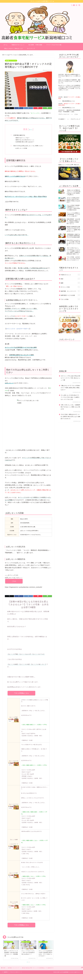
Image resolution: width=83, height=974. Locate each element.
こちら (14, 581)
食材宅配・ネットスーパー (11, 60)
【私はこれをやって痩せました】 (13, 48)
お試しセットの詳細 (21, 148)
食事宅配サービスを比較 (70, 295)
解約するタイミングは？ (23, 137)
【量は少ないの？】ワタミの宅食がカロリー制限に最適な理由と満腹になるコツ (70, 387)
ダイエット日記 (70, 287)
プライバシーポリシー (15, 972)
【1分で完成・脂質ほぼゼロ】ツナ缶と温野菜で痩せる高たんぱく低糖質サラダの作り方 (70, 416)
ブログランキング (75, 119)
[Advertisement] (70, 355)
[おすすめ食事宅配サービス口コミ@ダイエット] (41, 23)
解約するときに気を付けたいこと (25, 139)
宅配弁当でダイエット (18, 45)
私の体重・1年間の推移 (35, 45)
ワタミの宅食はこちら (21, 693)
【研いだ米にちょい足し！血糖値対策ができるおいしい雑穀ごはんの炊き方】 (70, 407)
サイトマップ (31, 48)
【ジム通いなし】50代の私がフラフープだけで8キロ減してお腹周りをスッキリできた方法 (70, 397)
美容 (70, 279)
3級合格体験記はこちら (68, 101)
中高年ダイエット (70, 274)
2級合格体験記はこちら (68, 107)
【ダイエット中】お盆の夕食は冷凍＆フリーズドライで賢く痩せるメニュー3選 (70, 378)
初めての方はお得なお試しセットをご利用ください (28, 145)
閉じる (31, 129)
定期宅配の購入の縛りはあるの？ (25, 141)
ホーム (6, 45)
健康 (70, 283)
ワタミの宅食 (70, 299)
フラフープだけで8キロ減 (53, 45)
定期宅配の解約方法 (19, 135)
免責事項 (6, 972)
